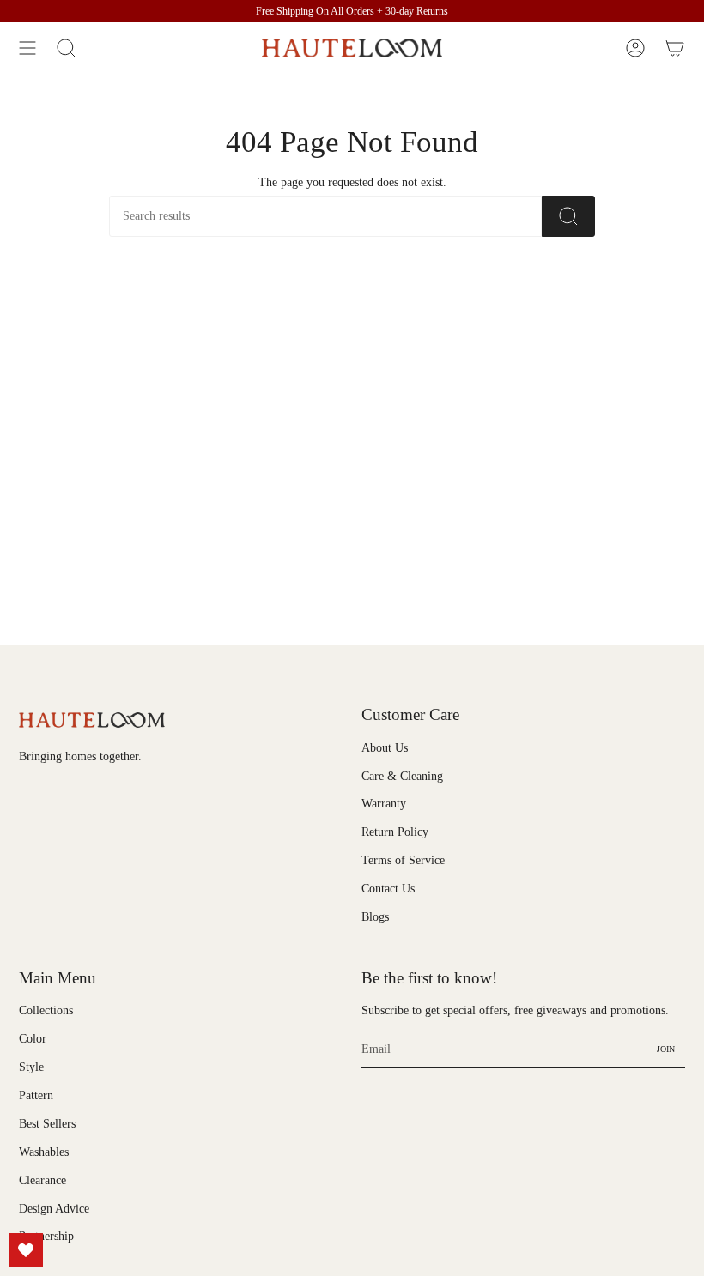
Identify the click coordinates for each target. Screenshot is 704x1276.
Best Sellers (47, 1123)
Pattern (36, 1095)
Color (32, 1038)
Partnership (46, 1236)
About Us (384, 747)
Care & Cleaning (402, 776)
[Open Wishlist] (26, 1250)
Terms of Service (403, 860)
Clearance (42, 1180)
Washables (44, 1152)
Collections (46, 1010)
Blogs (375, 916)
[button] (66, 48)
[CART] (675, 48)
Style (31, 1067)
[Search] (568, 216)
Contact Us (388, 888)
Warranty (383, 803)
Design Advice (54, 1208)
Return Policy (394, 831)
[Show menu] (27, 48)
